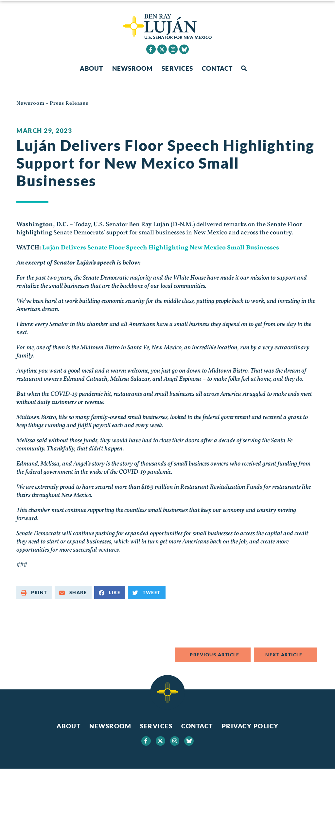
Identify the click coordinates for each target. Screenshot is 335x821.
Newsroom (132, 68)
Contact (217, 68)
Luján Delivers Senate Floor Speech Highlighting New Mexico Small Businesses (160, 248)
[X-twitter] (162, 49)
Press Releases (69, 103)
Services (177, 68)
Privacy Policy (250, 726)
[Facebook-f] (151, 49)
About (91, 68)
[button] (244, 68)
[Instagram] (173, 49)
